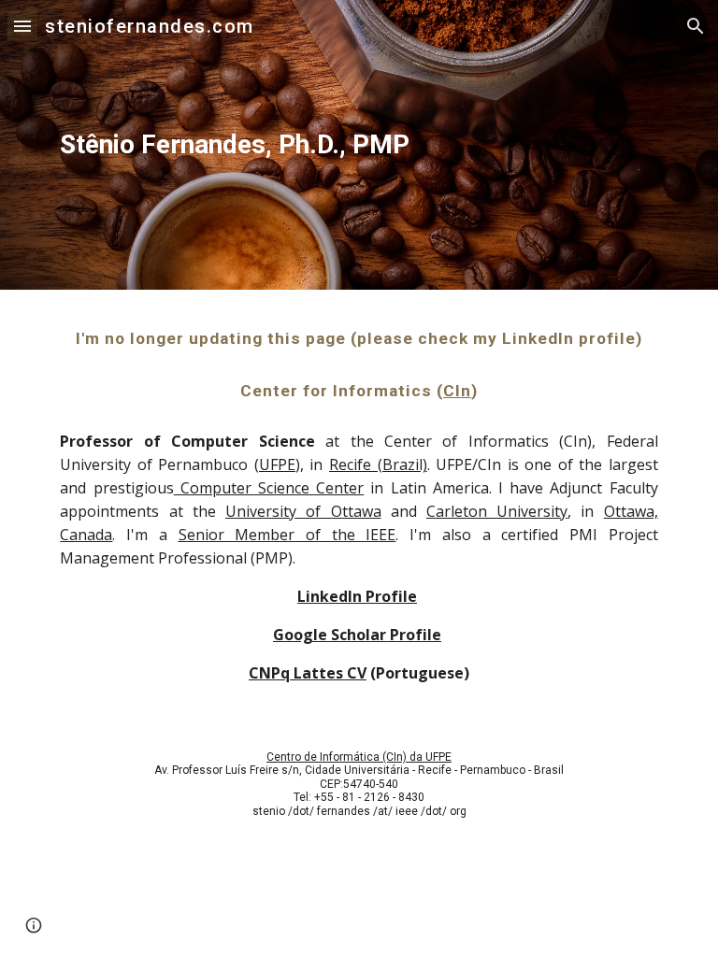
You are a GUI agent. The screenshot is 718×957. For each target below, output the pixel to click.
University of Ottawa (303, 511)
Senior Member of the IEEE (287, 534)
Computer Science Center (269, 488)
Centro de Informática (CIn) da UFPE (359, 757)
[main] (253, 145)
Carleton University (496, 511)
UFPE (277, 464)
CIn (457, 390)
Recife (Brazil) (378, 464)
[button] (22, 25)
